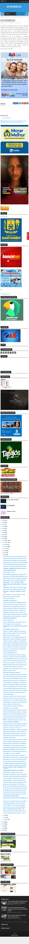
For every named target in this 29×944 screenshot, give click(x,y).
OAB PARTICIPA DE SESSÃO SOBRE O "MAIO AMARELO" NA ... (15, 798)
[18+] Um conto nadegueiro (9, 598)
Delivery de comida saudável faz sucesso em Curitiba (14, 633)
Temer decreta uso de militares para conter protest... (15, 589)
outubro (5, 544)
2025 (3, 522)
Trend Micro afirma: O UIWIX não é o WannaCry (13, 666)
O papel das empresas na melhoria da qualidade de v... (15, 641)
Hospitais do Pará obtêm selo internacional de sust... (15, 660)
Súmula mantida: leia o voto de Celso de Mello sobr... (14, 580)
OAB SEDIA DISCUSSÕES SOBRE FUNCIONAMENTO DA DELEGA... (14, 767)
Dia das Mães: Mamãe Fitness (9, 737)
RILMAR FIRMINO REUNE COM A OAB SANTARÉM (13, 770)
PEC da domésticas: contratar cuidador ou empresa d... (15, 616)
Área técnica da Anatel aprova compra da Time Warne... (15, 774)
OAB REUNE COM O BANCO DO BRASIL (11, 796)
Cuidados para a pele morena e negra (11, 635)
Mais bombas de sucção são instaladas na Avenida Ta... (15, 790)
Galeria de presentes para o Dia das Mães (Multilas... (14, 807)
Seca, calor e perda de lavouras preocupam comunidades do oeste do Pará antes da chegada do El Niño (17, 909)
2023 (3, 526)
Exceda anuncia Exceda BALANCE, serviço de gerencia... (15, 560)
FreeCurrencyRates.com (5, 294)
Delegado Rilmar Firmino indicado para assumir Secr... (15, 733)
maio (4, 554)
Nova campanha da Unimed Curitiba (11, 629)
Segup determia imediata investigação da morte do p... (15, 714)
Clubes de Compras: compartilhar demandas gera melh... (15, 645)
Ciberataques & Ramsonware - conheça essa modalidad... (15, 729)
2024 (3, 524)
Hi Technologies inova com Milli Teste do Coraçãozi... (14, 682)
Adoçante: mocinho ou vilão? (9, 670)
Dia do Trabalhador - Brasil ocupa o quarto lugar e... (14, 805)
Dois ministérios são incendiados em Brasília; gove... (14, 574)
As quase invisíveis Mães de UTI (10, 651)
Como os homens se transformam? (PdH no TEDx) (14, 594)
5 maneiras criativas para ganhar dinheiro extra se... (14, 778)
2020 (3, 532)
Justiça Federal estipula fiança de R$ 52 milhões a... (14, 784)
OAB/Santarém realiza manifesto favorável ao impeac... (15, 587)
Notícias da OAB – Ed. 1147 (9, 572)
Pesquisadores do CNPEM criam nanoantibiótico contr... (15, 576)
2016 (3, 822)
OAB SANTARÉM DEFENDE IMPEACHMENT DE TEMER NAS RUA (15, 584)
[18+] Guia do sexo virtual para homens (11, 596)
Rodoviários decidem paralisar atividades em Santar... (15, 602)
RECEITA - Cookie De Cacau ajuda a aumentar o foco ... (15, 719)
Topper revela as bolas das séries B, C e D (12, 727)
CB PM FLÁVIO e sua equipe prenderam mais (12, 772)
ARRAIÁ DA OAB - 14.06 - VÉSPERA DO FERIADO (13, 582)
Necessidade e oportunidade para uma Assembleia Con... (15, 776)
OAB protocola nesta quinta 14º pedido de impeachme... (15, 578)
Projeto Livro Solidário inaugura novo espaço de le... (14, 631)
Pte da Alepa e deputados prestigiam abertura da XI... (15, 763)
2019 (3, 534)
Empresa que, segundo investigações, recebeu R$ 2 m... (15, 684)
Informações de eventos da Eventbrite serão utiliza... (15, 725)
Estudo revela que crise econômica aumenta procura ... (15, 700)
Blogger (24, 922)
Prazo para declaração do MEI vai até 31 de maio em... (15, 608)
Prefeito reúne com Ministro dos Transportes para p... (15, 686)
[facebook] (20, 1)
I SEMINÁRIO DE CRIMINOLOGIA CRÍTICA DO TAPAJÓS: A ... (15, 568)
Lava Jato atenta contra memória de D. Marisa (13, 706)
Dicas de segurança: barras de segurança (12, 624)
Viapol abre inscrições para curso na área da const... (14, 698)
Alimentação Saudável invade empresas (11, 672)
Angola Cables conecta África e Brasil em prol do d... (14, 731)
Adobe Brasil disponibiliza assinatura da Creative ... (14, 749)
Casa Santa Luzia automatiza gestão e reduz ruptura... (15, 801)
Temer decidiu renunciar (8, 694)
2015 (3, 824)
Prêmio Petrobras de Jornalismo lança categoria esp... (15, 751)
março (4, 817)
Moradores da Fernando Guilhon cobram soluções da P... (15, 786)
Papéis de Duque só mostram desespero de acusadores (15, 614)
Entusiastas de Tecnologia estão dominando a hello (14, 566)
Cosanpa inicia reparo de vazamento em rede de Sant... (15, 676)
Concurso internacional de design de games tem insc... (15, 716)
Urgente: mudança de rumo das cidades (11, 704)
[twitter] (26, 1)
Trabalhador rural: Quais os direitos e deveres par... (14, 612)
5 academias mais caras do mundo (10, 708)
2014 (3, 826)
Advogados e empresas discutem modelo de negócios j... (15, 723)
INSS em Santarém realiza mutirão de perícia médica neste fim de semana (17, 916)
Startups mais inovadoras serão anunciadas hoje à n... (15, 556)
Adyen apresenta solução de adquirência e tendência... (15, 639)
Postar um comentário (6, 118)
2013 (3, 828)
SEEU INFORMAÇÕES (11, 505)
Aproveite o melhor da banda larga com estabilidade (14, 743)
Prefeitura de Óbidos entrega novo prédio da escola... (15, 782)
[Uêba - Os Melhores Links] (5, 210)
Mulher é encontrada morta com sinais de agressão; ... (15, 664)
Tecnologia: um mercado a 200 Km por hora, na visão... (15, 668)
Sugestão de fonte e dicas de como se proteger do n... (15, 680)
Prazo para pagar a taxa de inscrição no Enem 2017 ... (15, 604)
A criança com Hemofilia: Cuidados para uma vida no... (15, 564)
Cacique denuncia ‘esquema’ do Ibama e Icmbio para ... (15, 735)
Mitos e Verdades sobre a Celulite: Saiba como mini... (14, 647)
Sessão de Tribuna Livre (8, 620)
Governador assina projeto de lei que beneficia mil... (14, 649)
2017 (3, 538)
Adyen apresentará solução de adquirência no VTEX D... (15, 558)
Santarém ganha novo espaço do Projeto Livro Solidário (15, 562)
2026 (3, 520)
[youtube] (27, 1)
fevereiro (5, 819)
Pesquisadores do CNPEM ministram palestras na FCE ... (15, 674)
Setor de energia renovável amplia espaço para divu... (15, 741)
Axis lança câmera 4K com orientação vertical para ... (14, 761)
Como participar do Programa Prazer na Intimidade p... (15, 702)
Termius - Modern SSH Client (13, 499)
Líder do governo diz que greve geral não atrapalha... (15, 792)
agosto (5, 548)
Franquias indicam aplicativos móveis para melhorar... (15, 654)
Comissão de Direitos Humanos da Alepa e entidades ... (15, 712)
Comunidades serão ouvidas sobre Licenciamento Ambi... (15, 757)
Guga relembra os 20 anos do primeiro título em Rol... (15, 759)
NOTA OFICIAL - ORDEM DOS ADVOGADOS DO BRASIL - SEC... (14, 591)
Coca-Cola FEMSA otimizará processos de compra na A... (15, 658)
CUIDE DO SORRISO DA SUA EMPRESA (11, 721)
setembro (5, 546)
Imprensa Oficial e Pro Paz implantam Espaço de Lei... (15, 637)
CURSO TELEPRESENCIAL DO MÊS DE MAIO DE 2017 (13, 809)
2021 (3, 530)
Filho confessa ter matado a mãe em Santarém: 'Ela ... (15, 662)
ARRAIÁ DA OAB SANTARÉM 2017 (10, 618)
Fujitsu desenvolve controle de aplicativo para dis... (14, 718)
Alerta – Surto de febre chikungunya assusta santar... (15, 678)
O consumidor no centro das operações (12, 753)
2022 (3, 528)
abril (4, 815)
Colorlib (16, 935)
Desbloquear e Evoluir (11, 511)
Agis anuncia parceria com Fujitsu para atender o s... (15, 755)
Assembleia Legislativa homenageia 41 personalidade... (15, 765)
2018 (3, 536)
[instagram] (22, 1)
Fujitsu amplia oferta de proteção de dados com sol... (15, 811)
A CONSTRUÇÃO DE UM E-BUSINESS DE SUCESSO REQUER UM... (15, 626)
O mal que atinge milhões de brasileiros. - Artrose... (14, 813)
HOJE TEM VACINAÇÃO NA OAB (9, 570)
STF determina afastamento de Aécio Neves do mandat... (15, 690)
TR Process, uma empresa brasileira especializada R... (15, 656)
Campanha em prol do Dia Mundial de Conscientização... (15, 643)
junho (4, 552)
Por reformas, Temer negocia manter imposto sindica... (15, 788)
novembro (5, 542)
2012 (3, 830)
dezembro (5, 540)
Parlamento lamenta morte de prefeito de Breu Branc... (15, 710)
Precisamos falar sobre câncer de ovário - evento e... (15, 696)
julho (4, 550)
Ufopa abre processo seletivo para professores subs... (15, 794)
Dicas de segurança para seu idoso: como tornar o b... (15, 622)
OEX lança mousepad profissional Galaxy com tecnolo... (15, 747)
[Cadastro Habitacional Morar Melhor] (14, 153)
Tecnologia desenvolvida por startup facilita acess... (14, 803)
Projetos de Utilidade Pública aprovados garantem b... (15, 688)
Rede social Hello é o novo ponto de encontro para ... (15, 780)
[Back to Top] (14, 933)
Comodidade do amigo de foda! (10, 600)
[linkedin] (24, 1)
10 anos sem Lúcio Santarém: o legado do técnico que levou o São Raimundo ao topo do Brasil (18, 902)
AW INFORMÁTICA (14, 6)
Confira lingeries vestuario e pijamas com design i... (14, 745)
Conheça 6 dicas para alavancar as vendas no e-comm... (15, 739)
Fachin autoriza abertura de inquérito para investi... (14, 692)
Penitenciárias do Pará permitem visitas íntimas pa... (15, 606)
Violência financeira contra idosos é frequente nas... (14, 610)
